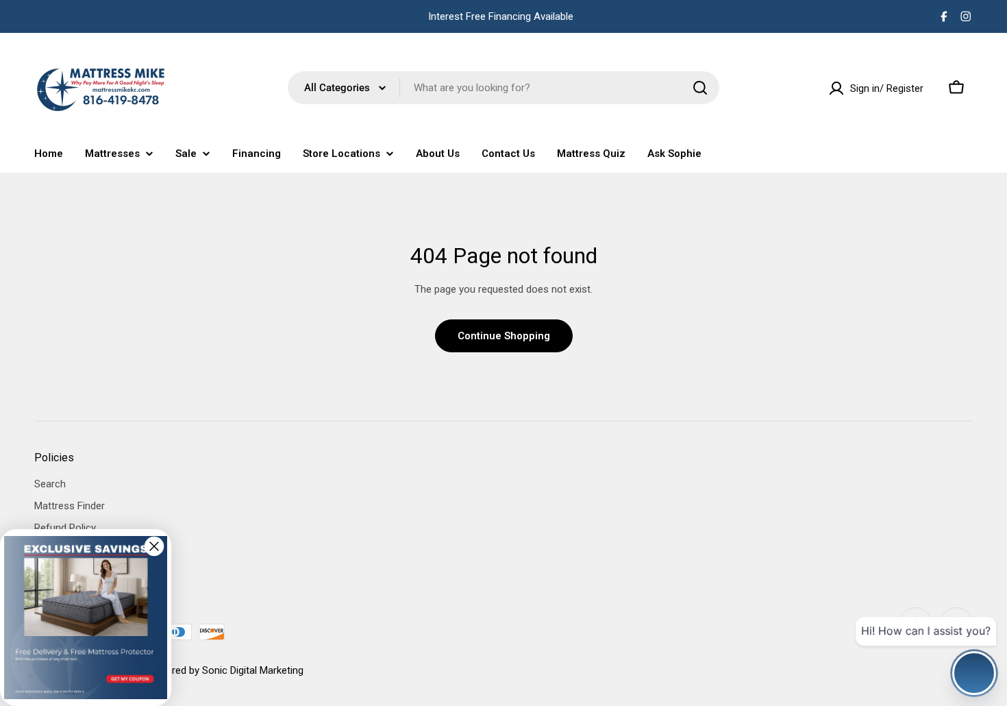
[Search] (700, 88)
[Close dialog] (154, 546)
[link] (85, 617)
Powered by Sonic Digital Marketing (225, 670)
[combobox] (503, 87)
